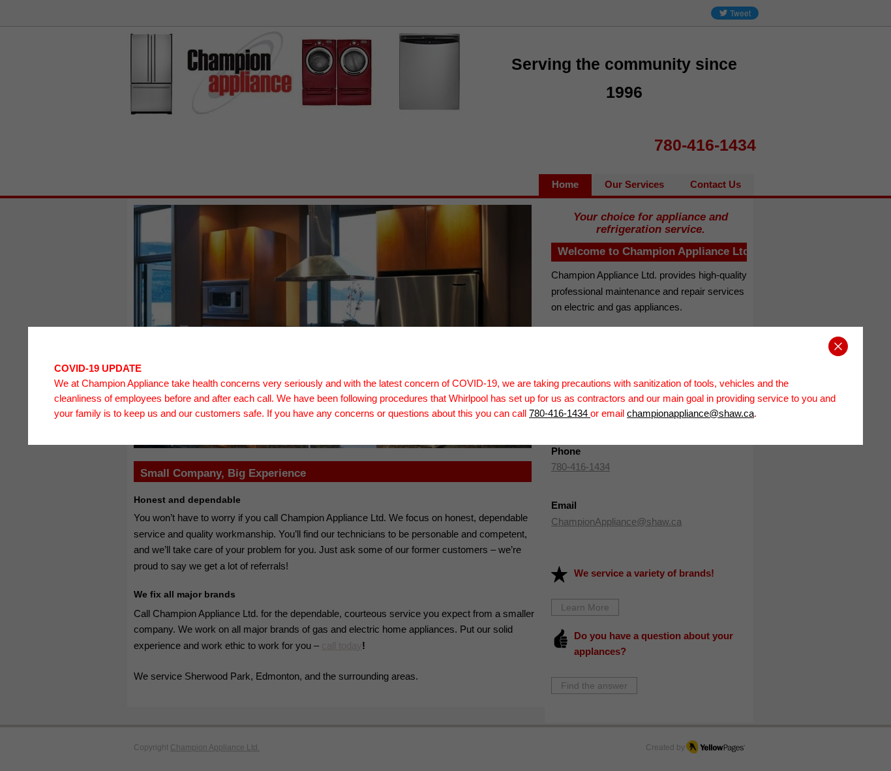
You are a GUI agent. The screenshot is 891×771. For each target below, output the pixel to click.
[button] (838, 346)
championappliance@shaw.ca (690, 413)
